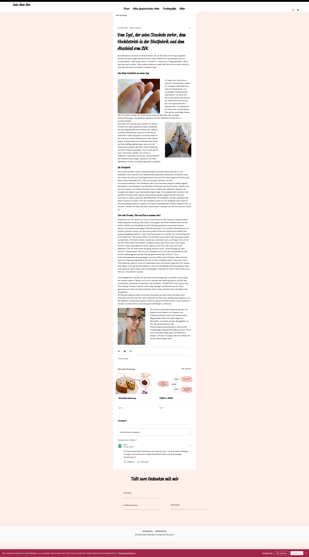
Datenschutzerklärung (127, 553)
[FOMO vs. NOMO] (175, 383)
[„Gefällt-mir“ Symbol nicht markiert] (125, 461)
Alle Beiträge (121, 15)
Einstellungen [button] (267, 553)
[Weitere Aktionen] (189, 27)
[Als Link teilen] (131, 351)
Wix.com (170, 534)
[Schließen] (306, 553)
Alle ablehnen (282, 553)
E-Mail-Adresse (130, 505)
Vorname (127, 493)
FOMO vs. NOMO (166, 398)
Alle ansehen (186, 369)
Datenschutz (161, 531)
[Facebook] (298, 10)
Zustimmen (297, 553)
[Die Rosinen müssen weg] (134, 383)
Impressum (148, 531)
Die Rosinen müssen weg (127, 398)
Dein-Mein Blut (21, 5)
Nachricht (175, 505)
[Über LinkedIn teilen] (125, 351)
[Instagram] (293, 10)
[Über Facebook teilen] (119, 351)
